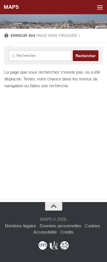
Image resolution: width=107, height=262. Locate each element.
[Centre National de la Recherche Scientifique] (43, 245)
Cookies (92, 225)
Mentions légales (20, 225)
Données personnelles (60, 225)
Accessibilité (45, 232)
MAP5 (11, 7)
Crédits (67, 232)
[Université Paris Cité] (53, 245)
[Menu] (100, 7)
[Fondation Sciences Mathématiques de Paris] (64, 245)
